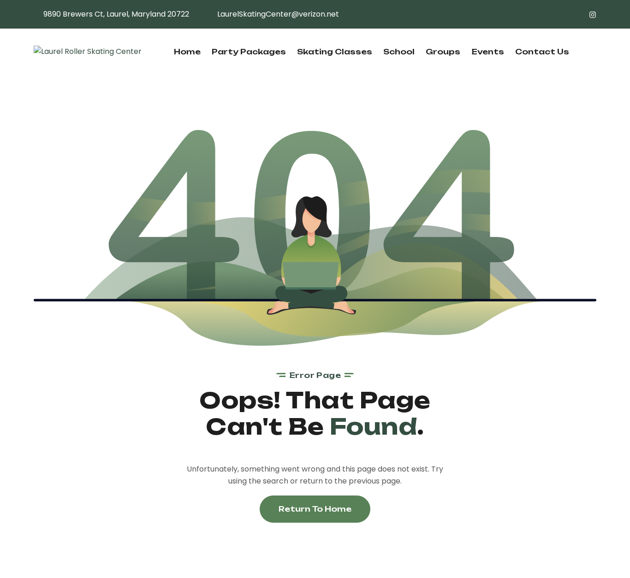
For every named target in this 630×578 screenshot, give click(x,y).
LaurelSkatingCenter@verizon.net (278, 14)
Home (187, 51)
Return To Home (315, 508)
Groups (443, 51)
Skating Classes (334, 51)
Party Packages (249, 51)
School (399, 51)
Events (487, 51)
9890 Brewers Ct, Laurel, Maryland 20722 (116, 14)
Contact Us (542, 51)
